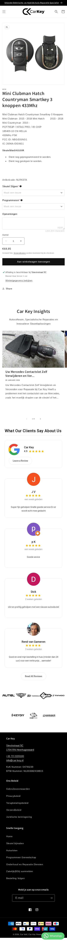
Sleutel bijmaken (15, 843)
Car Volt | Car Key (28, 934)
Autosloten (12, 850)
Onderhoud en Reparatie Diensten (24, 864)
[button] (3, 11)
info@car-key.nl (15, 760)
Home (9, 836)
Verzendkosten (20, 253)
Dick (33, 591)
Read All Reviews (33, 676)
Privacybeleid (13, 796)
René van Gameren (33, 641)
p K (34, 541)
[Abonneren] (51, 898)
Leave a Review (20, 461)
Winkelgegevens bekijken (19, 280)
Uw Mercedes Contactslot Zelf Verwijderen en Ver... (26, 374)
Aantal (5, 235)
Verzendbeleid (14, 810)
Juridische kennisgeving (19, 817)
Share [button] (9, 288)
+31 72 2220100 (15, 756)
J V (33, 491)
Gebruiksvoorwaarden (18, 789)
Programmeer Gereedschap (21, 857)
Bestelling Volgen (15, 878)
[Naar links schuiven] (26, 418)
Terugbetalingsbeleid (17, 803)
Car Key (29, 447)
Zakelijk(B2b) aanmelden (19, 871)
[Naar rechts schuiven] (40, 418)
